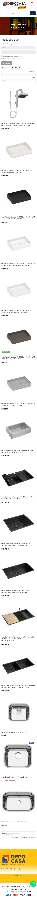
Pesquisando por (20, 27)
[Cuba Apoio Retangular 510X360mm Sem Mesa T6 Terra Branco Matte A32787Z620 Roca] (18, 290)
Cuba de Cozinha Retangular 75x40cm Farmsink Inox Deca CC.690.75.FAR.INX (17, 451)
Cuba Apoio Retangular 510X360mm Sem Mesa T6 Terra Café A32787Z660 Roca (18, 358)
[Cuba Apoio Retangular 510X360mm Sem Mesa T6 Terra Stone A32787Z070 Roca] (18, 383)
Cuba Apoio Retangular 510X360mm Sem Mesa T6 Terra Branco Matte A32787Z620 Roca (18, 311)
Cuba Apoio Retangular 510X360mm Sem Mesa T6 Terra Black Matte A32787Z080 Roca (18, 218)
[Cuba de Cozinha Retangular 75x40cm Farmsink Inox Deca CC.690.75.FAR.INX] (18, 430)
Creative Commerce (21, 891)
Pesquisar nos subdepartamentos (12, 56)
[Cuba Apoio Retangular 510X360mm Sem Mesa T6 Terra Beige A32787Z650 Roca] (18, 150)
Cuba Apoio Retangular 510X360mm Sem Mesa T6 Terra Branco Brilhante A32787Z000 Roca (18, 264)
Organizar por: (32, 71)
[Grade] (12, 68)
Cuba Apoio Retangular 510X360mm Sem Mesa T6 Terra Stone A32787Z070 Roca (18, 404)
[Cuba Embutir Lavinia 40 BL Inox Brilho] (18, 712)
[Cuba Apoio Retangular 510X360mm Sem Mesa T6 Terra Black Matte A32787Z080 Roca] (18, 196)
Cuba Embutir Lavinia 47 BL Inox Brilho (14, 822)
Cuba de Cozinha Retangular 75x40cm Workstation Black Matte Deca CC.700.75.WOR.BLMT (18, 498)
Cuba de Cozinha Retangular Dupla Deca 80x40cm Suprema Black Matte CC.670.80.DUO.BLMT (18, 686)
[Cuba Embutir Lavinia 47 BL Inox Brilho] (18, 801)
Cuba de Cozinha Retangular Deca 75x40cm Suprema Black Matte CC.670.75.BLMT (15, 591)
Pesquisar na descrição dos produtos (13, 58)
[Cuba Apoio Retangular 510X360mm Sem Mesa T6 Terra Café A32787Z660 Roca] (18, 336)
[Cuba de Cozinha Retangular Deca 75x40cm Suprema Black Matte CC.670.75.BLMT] (18, 570)
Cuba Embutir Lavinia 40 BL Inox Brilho (14, 732)
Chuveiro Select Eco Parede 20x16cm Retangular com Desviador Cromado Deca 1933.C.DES (17, 124)
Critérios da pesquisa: (8, 44)
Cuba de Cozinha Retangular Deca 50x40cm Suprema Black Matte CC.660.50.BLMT (15, 544)
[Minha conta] (32, 6)
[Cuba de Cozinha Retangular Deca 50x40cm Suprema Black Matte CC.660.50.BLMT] (18, 523)
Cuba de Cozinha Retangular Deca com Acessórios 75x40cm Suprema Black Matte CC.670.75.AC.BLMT (18, 639)
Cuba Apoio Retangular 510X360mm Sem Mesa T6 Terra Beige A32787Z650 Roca (18, 171)
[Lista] (15, 68)
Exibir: (34, 77)
